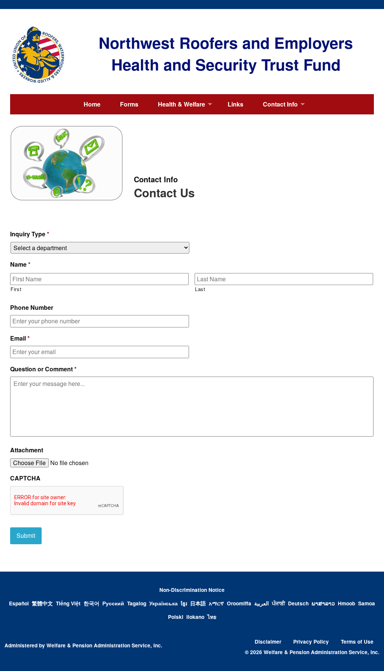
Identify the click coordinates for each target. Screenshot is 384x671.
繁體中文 (42, 603)
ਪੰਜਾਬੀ (278, 603)
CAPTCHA (25, 478)
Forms (129, 104)
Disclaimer (268, 641)
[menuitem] (92, 104)
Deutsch (298, 603)
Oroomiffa (239, 603)
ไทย (211, 616)
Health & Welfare (181, 104)
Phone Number (31, 308)
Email (20, 338)
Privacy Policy (311, 641)
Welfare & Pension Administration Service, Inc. (104, 645)
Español (19, 603)
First (15, 289)
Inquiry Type (29, 234)
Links (235, 104)
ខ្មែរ (184, 603)
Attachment (26, 450)
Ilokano (195, 616)
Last (200, 289)
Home (92, 104)
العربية (261, 603)
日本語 (198, 603)
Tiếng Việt (68, 603)
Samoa (366, 603)
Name (20, 265)
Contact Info (280, 104)
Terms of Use (357, 641)
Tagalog (136, 603)
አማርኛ (216, 603)
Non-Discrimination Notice (192, 589)
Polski (175, 616)
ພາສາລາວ (323, 603)
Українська (163, 603)
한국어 (91, 603)
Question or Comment (43, 369)
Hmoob (346, 603)
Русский (113, 603)
